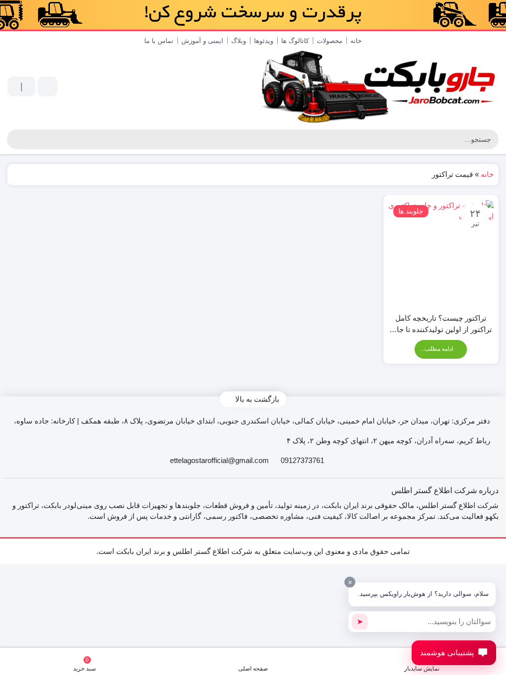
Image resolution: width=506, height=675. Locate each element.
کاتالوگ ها (295, 40)
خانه (356, 40)
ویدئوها (263, 40)
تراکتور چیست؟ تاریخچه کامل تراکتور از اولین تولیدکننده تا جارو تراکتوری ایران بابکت (441, 324)
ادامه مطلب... (437, 348)
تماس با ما (158, 40)
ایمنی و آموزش (202, 40)
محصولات (329, 40)
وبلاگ (238, 40)
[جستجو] (14, 139)
